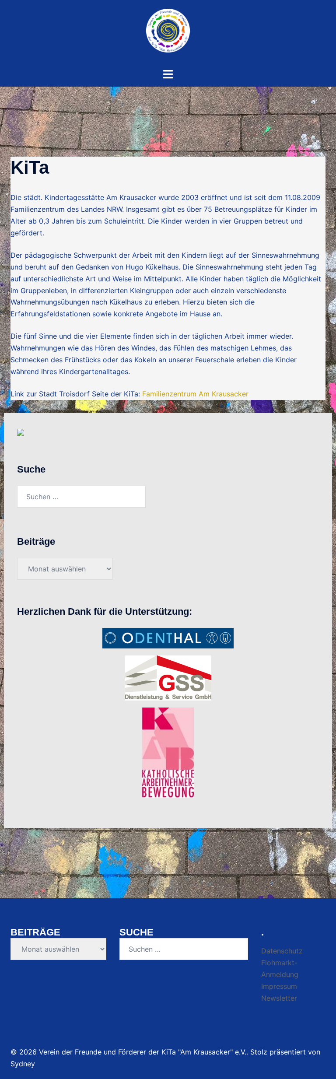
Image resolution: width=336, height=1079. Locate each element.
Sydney (22, 1063)
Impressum (279, 986)
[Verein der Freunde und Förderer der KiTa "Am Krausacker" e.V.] (168, 33)
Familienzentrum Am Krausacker (195, 393)
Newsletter (279, 998)
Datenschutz (282, 950)
